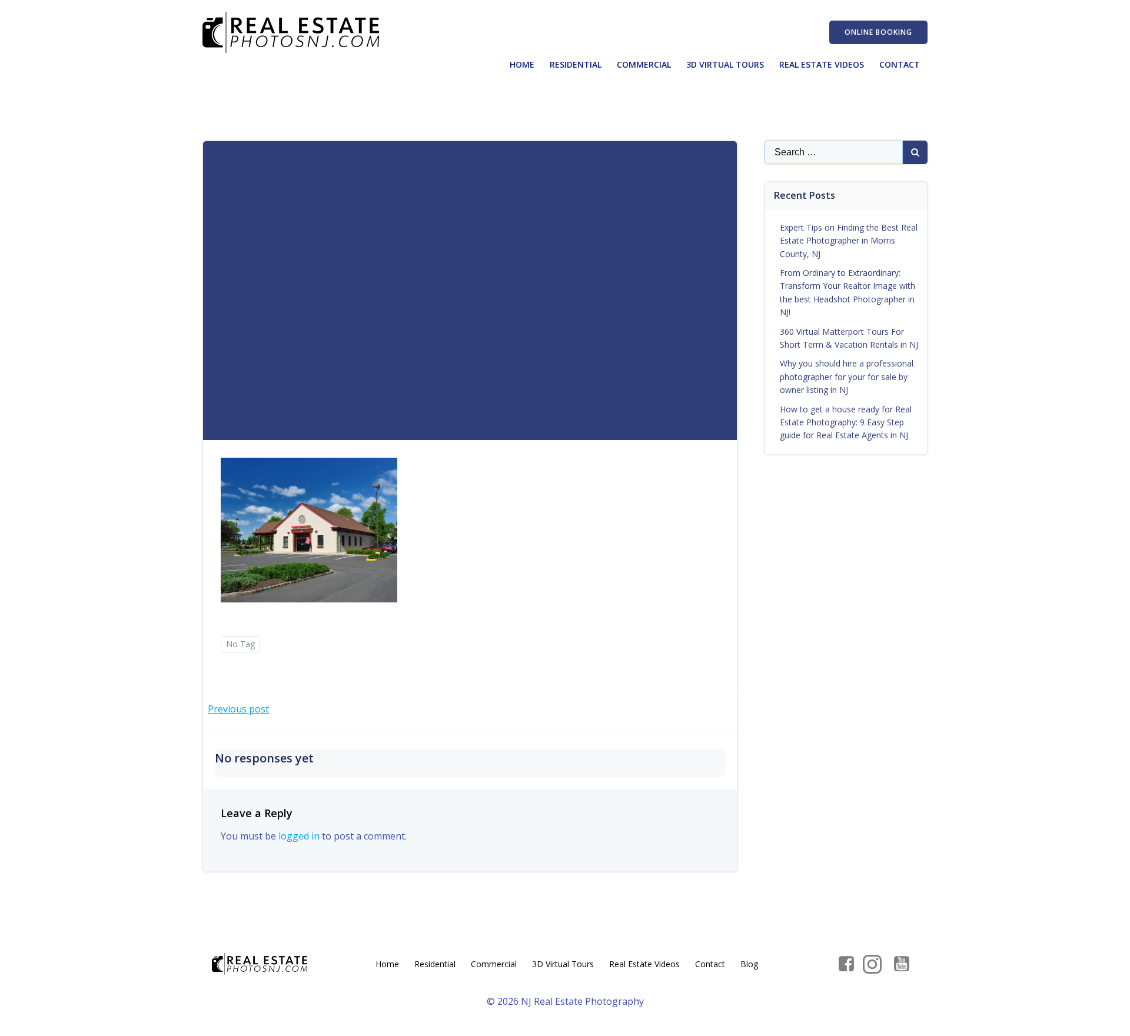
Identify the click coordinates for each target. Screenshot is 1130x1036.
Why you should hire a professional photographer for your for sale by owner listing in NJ (846, 376)
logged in (299, 836)
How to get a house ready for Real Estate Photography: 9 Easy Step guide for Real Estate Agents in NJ (846, 422)
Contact (899, 64)
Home (522, 64)
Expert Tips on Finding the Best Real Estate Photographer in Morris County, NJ (849, 240)
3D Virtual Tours (725, 64)
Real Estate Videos (821, 64)
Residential (575, 64)
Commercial (644, 64)
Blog (749, 964)
